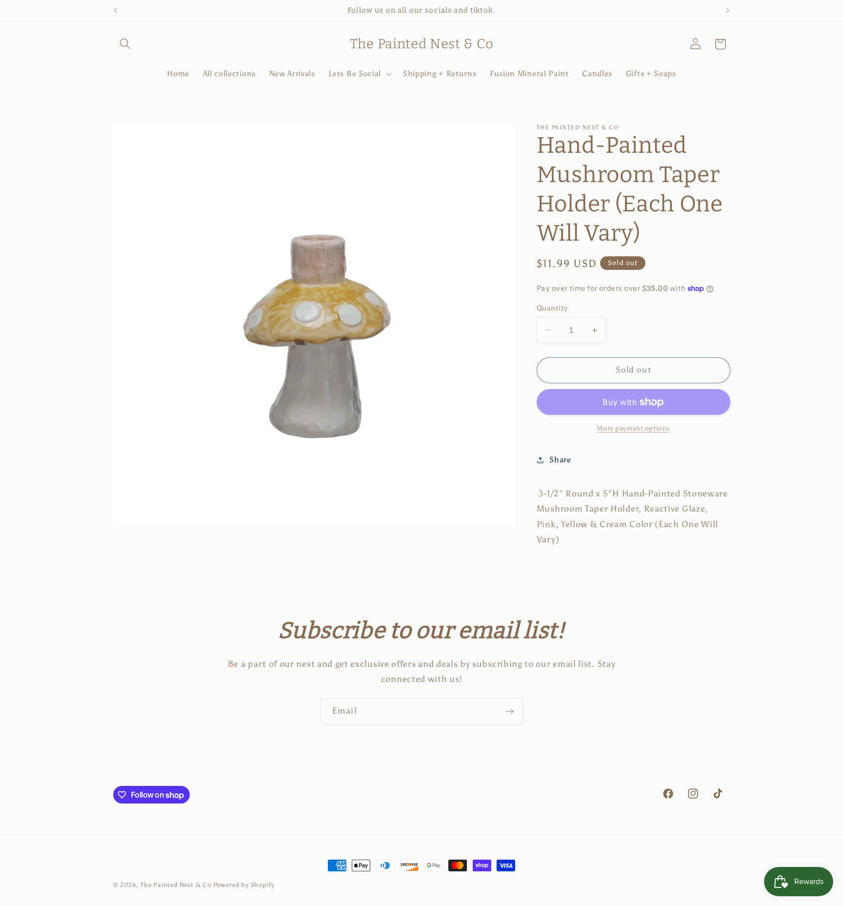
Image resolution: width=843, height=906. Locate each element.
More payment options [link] (633, 429)
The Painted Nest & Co (175, 884)
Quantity (552, 308)
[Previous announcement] (115, 10)
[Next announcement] (728, 10)
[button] (125, 44)
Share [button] (560, 460)
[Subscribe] (509, 711)
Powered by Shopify (244, 884)
